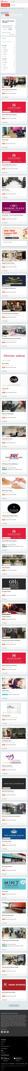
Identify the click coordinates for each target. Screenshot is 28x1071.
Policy (2, 1044)
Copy (10, 29)
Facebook (2, 1032)
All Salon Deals (20, 8)
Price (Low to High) (5, 17)
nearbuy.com (4, 8)
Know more (12, 34)
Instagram (8, 1032)
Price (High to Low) (18, 15)
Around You (5, 5)
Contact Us (3, 1052)
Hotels (13, 5)
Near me (3, 15)
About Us (3, 1041)
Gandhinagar (12, 8)
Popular (7, 15)
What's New (12, 15)
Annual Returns (4, 1048)
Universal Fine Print (5, 1046)
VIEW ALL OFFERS (14, 1005)
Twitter (5, 1032)
